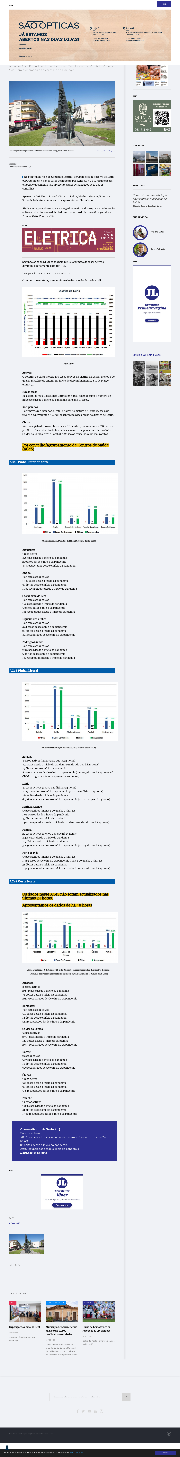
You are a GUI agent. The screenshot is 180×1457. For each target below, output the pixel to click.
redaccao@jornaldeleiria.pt (20, 167)
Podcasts (118, 27)
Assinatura (156, 3)
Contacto (56, 3)
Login (168, 3)
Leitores (44, 3)
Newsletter (70, 3)
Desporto (72, 27)
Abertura (14, 27)
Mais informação (76, 1452)
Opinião (91, 27)
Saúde (50, 27)
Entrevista (27, 27)
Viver (83, 27)
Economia (60, 27)
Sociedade (40, 27)
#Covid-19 (14, 1223)
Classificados (105, 27)
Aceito (165, 1453)
